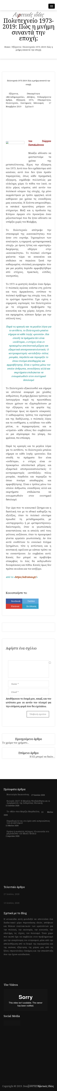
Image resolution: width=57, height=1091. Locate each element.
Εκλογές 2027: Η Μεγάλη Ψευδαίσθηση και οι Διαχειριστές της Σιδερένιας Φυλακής (28, 802)
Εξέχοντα (16, 47)
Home (7, 47)
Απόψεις (31, 97)
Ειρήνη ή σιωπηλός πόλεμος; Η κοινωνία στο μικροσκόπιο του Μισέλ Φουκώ (28, 832)
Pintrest (15, 606)
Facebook (15, 601)
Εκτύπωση (31, 606)
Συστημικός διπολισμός (32, 103)
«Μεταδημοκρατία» (15, 97)
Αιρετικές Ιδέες (45, 1086)
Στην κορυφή (34, 1085)
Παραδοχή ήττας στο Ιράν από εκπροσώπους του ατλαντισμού (28, 822)
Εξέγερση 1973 (24, 99)
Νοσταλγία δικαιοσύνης (18, 794)
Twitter (31, 601)
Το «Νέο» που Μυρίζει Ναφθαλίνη (23, 812)
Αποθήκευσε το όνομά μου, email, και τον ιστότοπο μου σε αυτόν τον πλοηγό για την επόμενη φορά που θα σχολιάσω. (28, 702)
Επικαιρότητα (33, 93)
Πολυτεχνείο (12, 103)
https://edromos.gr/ (25, 577)
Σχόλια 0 (29, 106)
